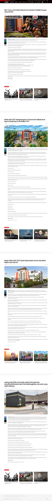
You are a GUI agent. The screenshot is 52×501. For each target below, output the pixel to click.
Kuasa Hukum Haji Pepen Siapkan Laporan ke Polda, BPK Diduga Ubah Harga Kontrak (40, 240)
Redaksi (32, 0)
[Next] (26, 102)
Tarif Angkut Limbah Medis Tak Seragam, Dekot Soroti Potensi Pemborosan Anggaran (39, 95)
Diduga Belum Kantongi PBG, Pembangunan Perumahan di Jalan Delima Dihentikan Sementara (25, 95)
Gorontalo (11, 220)
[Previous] (25, 102)
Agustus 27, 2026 (7, 238)
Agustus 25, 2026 (22, 238)
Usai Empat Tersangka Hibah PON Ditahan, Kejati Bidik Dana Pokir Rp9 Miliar (40, 236)
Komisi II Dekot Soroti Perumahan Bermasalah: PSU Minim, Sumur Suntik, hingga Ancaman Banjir (26, 99)
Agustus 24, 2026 (37, 238)
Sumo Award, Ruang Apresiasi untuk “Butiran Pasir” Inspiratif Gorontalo (25, 240)
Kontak (34, 0)
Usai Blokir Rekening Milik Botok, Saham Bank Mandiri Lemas (40, 99)
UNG (16, 220)
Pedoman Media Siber (38, 0)
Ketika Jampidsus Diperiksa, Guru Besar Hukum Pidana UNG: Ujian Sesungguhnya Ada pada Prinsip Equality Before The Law (11, 357)
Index (41, 0)
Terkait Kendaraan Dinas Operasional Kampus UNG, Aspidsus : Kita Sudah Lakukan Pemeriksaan (41, 362)
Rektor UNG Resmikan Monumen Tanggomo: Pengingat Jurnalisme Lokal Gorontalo (25, 362)
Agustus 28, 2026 (7, 97)
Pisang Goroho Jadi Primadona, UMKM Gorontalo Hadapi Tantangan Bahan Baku (11, 240)
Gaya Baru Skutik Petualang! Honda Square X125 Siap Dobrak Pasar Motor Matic (11, 95)
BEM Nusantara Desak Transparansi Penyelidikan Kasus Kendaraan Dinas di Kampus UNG (11, 362)
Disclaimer (44, 0)
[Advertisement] (26, 6)
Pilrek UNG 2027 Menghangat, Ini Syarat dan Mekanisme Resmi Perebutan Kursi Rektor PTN (41, 358)
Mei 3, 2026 (9, 123)
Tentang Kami (29, 0)
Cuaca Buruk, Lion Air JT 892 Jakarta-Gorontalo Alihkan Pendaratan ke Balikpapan (25, 236)
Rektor (14, 220)
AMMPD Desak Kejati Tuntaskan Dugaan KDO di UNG (25, 358)
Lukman (6, 123)
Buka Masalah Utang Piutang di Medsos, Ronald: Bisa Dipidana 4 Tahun (11, 99)
